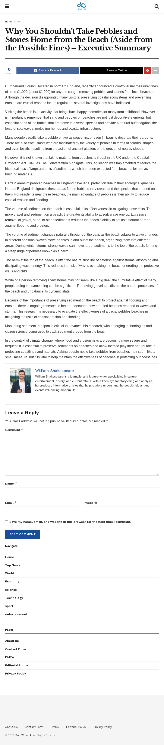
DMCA (9, 657)
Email (11, 503)
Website (91, 502)
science (11, 589)
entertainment (16, 614)
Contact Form (15, 649)
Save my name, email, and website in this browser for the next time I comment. (70, 521)
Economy (12, 581)
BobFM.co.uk (23, 735)
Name (11, 483)
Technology (14, 598)
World (20, 21)
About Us (12, 640)
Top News (12, 565)
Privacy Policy (15, 673)
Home (9, 21)
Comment (14, 430)
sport (9, 606)
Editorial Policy (16, 665)
